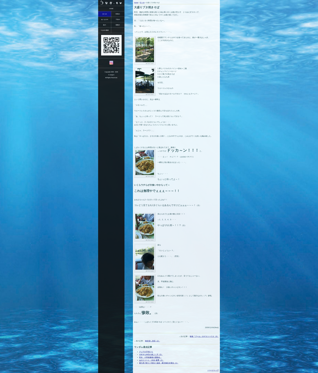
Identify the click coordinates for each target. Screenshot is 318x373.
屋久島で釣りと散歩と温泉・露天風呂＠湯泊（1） (158, 363)
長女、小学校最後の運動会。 (150, 357)
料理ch (118, 14)
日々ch (142, 2)
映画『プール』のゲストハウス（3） (204, 336)
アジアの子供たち (146, 352)
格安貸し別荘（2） (152, 341)
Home (136, 2)
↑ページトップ (213, 370)
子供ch (118, 19)
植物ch (118, 25)
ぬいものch (104, 19)
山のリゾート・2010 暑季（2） (151, 360)
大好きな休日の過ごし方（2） (151, 354)
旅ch (104, 25)
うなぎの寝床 (104, 30)
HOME (111, 8)
